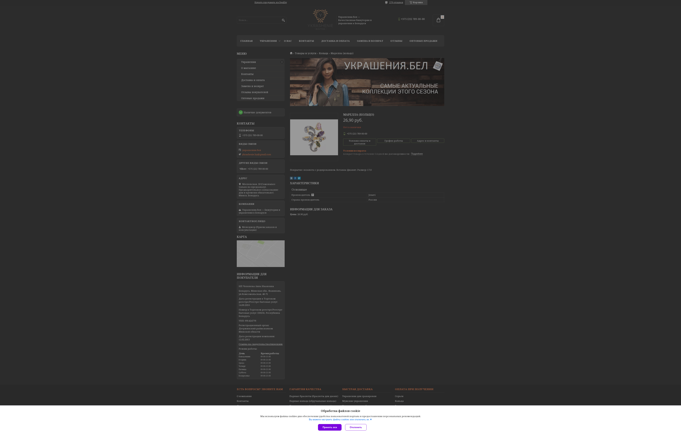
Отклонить (356, 427)
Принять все (330, 427)
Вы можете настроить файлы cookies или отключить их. (339, 419)
